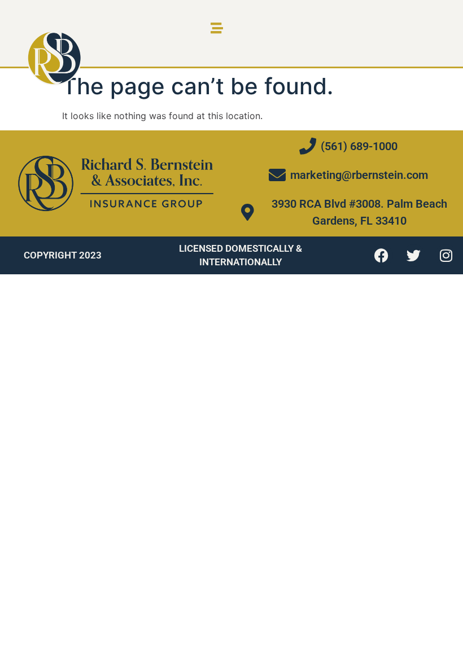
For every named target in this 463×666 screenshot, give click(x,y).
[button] (216, 28)
